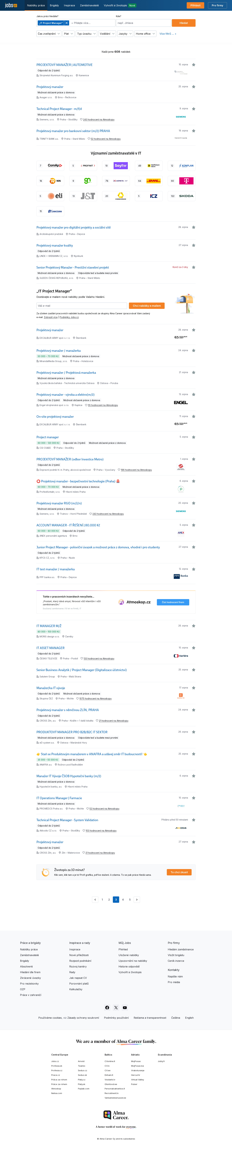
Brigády (54, 5)
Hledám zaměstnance (181, 949)
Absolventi (26, 966)
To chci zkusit (179, 872)
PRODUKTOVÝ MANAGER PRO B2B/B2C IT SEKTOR (71, 732)
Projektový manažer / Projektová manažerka (66, 373)
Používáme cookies (50, 1017)
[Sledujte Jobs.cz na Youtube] (125, 1007)
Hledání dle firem (30, 972)
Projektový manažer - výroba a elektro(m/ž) (65, 395)
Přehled (123, 949)
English (189, 1017)
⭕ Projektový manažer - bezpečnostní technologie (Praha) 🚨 (78, 481)
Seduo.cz (82, 1070)
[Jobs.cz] (11, 5)
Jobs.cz (55, 1061)
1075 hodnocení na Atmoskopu (95, 698)
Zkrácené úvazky (30, 977)
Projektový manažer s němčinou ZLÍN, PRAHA (67, 710)
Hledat (184, 23)
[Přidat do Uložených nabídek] (194, 65)
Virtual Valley (137, 1079)
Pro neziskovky (29, 983)
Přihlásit (195, 5)
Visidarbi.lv (110, 1079)
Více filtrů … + (168, 33)
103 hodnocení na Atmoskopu (101, 830)
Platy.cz (81, 1079)
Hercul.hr (135, 1075)
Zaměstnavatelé (89, 5)
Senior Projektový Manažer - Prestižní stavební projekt (72, 267)
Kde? (118, 16)
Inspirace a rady (79, 943)
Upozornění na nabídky (133, 960)
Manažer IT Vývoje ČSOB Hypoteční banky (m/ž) (68, 776)
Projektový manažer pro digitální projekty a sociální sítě (73, 227)
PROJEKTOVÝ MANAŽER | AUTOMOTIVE (64, 65)
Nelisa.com (56, 1093)
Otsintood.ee (111, 1084)
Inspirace (69, 5)
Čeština (175, 1017)
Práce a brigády (30, 943)
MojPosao (136, 1061)
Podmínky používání (116, 1017)
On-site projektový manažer (55, 417)
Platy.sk (81, 1084)
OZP (22, 989)
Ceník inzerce (176, 960)
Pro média (174, 982)
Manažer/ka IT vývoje (50, 688)
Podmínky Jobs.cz (69, 317)
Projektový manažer (49, 87)
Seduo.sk (82, 1075)
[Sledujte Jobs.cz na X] (116, 1007)
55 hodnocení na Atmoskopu (103, 405)
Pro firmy (217, 5)
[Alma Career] (116, 1115)
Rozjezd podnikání (80, 960)
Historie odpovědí (129, 966)
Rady (72, 972)
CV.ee (107, 1070)
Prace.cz (55, 1075)
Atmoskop (56, 1088)
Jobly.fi (161, 1061)
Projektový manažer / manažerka (58, 351)
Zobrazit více (51, 317)
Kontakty (173, 970)
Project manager (47, 437)
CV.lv (107, 1066)
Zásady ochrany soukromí (83, 1017)
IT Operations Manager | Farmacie (59, 798)
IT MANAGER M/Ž (48, 626)
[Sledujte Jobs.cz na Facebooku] (107, 1007)
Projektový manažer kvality (54, 245)
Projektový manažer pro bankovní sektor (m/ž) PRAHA (73, 131)
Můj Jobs (125, 943)
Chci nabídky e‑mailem (147, 305)
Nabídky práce (36, 5)
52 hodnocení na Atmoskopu (106, 138)
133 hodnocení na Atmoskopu (99, 658)
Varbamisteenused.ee (115, 1097)
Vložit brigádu (176, 955)
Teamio (81, 1066)
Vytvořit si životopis (119, 5)
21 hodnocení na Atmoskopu (113, 720)
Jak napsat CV (78, 977)
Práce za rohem (59, 1084)
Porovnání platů (79, 983)
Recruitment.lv (112, 1093)
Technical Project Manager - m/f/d (59, 109)
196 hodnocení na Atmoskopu (136, 469)
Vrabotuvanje (137, 1070)
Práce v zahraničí (30, 995)
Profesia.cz (56, 1070)
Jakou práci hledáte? (47, 16)
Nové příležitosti (79, 955)
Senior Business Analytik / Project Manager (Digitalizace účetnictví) (81, 670)
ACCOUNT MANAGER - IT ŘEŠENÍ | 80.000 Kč (68, 525)
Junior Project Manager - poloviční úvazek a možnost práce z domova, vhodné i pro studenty (98, 547)
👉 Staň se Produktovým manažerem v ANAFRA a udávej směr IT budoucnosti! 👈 (91, 754)
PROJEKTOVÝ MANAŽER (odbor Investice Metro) (70, 459)
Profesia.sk (56, 1066)
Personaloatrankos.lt (115, 1088)
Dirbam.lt (109, 1075)
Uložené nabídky (129, 955)
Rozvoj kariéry (78, 966)
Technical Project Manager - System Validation (67, 820)
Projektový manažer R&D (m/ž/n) (59, 503)
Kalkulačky (75, 989)
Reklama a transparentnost (150, 1017)
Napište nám (175, 976)
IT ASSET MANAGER (50, 648)
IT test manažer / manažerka (55, 569)
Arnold (81, 1061)
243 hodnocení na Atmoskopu (98, 119)
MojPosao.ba (137, 1066)
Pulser (134, 1084)
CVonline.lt (110, 1061)
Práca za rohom (59, 1079)
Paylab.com (83, 1088)
